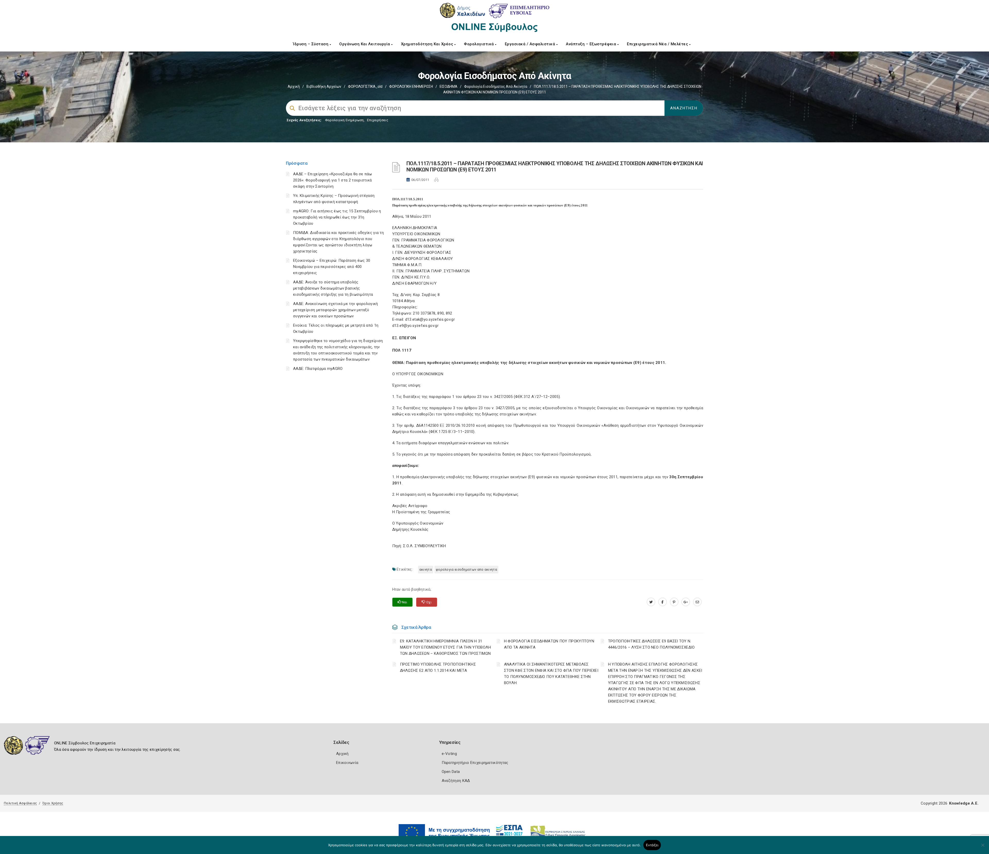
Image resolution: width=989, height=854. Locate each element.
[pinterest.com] (674, 602)
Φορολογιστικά (479, 44)
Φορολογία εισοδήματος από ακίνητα (495, 86)
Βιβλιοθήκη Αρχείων (323, 86)
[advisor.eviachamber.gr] (697, 602)
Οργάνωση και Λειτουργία (365, 44)
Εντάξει (652, 845)
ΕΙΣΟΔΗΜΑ (448, 86)
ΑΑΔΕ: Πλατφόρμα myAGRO (318, 368)
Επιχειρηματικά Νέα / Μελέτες (658, 44)
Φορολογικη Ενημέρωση (344, 120)
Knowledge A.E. (963, 803)
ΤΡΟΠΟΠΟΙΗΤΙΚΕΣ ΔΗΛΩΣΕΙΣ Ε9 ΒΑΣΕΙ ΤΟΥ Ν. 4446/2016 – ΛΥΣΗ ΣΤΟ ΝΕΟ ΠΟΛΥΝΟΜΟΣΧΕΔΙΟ (651, 644)
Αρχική (294, 86)
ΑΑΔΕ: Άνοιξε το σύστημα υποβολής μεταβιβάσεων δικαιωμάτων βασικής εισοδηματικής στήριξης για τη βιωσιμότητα (333, 288)
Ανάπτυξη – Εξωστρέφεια (591, 44)
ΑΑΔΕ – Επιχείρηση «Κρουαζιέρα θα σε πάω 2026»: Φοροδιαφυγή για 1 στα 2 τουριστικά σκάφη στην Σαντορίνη (332, 180)
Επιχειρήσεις (377, 120)
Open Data (451, 771)
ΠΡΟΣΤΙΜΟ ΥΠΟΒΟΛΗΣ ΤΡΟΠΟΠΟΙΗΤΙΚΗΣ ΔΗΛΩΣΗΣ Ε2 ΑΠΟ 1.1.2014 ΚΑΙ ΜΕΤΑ (438, 667)
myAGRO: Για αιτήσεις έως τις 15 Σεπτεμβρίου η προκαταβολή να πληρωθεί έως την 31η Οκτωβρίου (337, 217)
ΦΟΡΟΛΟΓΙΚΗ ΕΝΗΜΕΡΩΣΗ (411, 86)
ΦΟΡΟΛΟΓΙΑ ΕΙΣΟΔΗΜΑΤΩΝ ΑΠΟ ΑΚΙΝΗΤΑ (466, 569)
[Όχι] (982, 847)
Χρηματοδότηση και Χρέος (427, 44)
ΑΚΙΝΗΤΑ (425, 569)
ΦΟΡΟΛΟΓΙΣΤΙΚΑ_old (365, 86)
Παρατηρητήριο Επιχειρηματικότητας (475, 762)
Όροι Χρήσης (52, 803)
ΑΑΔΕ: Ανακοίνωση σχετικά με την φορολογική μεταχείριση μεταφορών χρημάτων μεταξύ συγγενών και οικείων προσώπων (335, 309)
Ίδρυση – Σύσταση (311, 44)
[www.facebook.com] (662, 602)
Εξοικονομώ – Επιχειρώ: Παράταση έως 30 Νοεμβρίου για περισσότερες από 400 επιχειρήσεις (331, 266)
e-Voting (449, 753)
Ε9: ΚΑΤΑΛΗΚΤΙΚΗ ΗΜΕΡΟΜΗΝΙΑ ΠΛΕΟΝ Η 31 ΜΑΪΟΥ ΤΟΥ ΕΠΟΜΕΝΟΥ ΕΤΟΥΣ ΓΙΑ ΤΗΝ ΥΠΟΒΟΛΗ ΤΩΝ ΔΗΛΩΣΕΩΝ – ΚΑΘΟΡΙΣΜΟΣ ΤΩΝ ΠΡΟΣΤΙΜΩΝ (445, 647)
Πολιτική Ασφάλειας (20, 803)
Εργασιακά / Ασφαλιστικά (530, 44)
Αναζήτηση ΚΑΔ (456, 780)
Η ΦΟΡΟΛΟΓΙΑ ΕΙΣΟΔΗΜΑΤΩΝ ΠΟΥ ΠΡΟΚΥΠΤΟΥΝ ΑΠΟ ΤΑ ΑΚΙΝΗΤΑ (549, 644)
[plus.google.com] (686, 602)
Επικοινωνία (347, 762)
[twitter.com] (651, 602)
